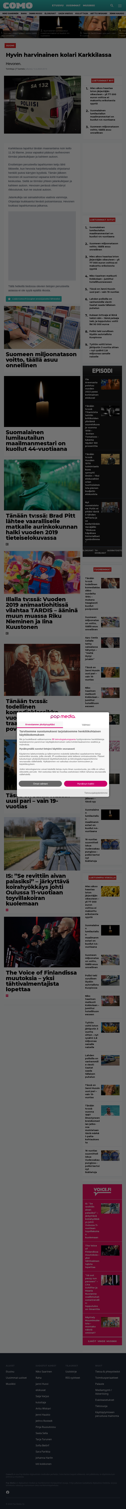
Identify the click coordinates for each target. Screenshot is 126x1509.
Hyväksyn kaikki (85, 783)
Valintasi (86, 724)
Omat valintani (40, 783)
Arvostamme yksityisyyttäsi (40, 724)
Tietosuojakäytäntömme (96, 793)
